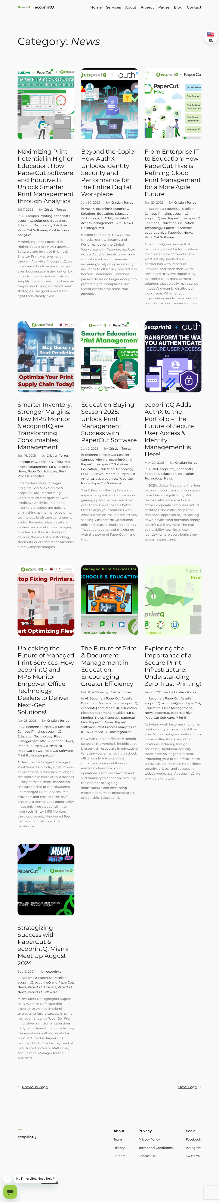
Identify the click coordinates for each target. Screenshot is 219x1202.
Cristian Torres (55, 209)
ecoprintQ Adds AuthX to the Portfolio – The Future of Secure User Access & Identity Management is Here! (169, 429)
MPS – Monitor (60, 467)
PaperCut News (180, 233)
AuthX (90, 209)
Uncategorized (92, 228)
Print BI (23, 755)
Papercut (112, 474)
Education (58, 221)
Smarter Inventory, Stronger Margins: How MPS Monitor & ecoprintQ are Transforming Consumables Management (45, 426)
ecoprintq (54, 971)
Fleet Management (32, 467)
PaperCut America (178, 228)
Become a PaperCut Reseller (170, 209)
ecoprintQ (44, 7)
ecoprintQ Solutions (33, 221)
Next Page (189, 1087)
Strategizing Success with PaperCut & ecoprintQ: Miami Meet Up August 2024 (43, 945)
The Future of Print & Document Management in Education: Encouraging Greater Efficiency (109, 666)
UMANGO (99, 732)
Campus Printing (39, 216)
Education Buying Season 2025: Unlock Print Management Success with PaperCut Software (109, 422)
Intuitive (60, 225)
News (128, 223)
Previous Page (33, 1087)
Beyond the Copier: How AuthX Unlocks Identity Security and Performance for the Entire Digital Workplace (109, 173)
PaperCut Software (32, 230)
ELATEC (106, 218)
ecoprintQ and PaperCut (164, 218)
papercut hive (155, 233)
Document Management (100, 703)
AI (22, 216)
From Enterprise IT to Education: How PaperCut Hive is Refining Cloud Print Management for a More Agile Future (173, 173)
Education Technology (35, 225)
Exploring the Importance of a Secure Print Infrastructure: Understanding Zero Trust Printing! (173, 666)
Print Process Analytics (114, 727)
